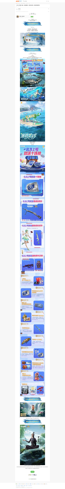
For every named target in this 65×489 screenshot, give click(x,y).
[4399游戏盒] (25, 1)
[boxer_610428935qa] (30, 475)
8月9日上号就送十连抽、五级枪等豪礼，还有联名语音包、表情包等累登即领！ (28, 5)
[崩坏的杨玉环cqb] (29, 475)
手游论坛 (19, 3)
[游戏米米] (34, 475)
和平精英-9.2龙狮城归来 (23, 3)
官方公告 (27, 3)
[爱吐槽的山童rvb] (36, 475)
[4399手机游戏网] (19, 1)
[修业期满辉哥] (32, 475)
